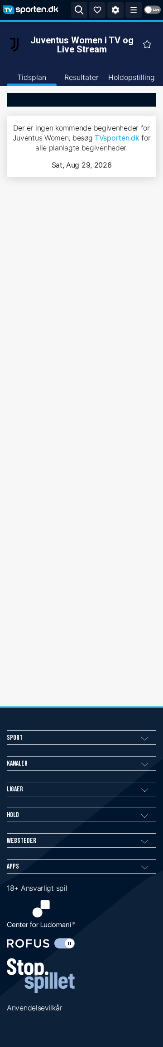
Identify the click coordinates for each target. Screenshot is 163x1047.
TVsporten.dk (117, 137)
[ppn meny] (133, 10)
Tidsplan (31, 77)
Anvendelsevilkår (34, 1007)
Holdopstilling (131, 77)
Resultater (81, 77)
